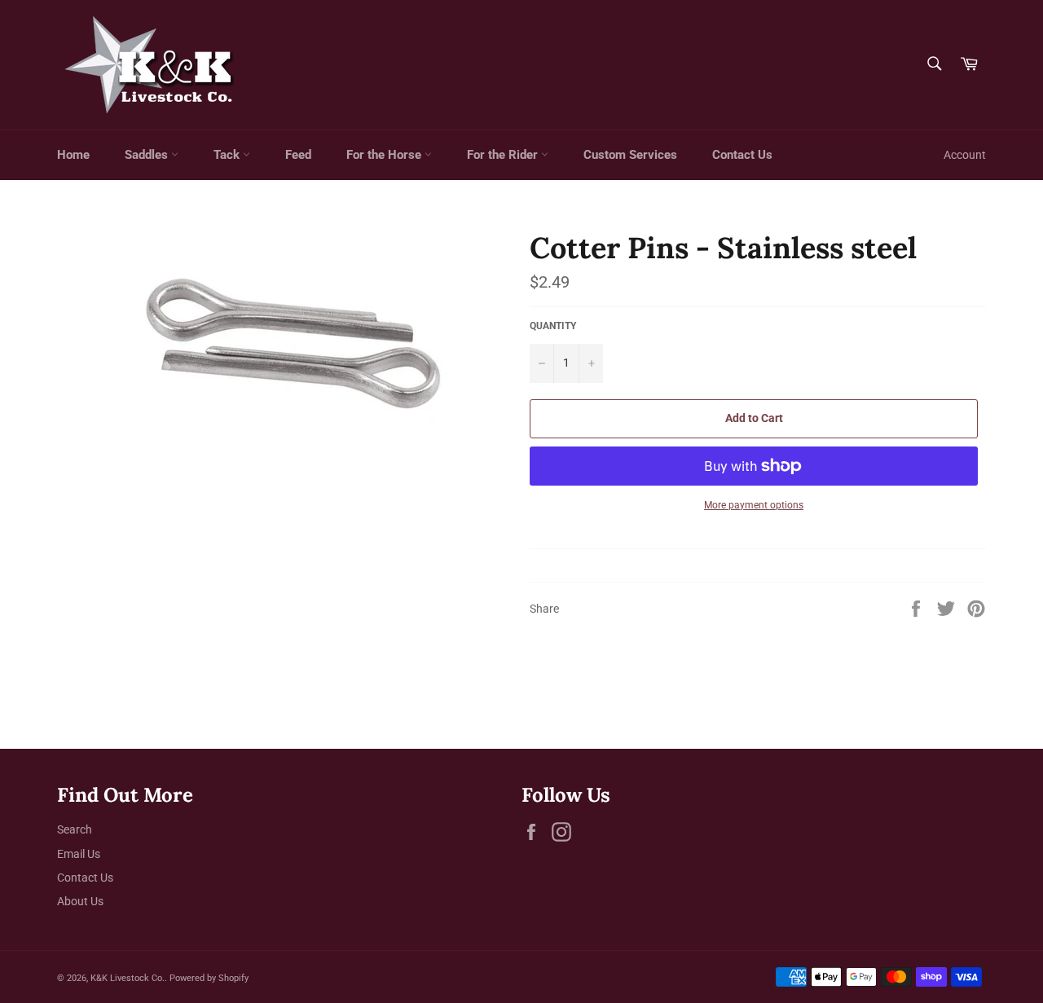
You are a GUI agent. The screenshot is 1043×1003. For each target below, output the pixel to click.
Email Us (78, 853)
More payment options (753, 505)
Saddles (148, 154)
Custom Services (630, 154)
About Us (80, 901)
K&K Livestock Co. (127, 978)
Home (73, 154)
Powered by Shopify (209, 978)
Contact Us (742, 154)
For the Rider (504, 154)
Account (965, 154)
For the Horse (385, 154)
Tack (228, 154)
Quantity (553, 326)
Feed (298, 154)
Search (74, 829)
